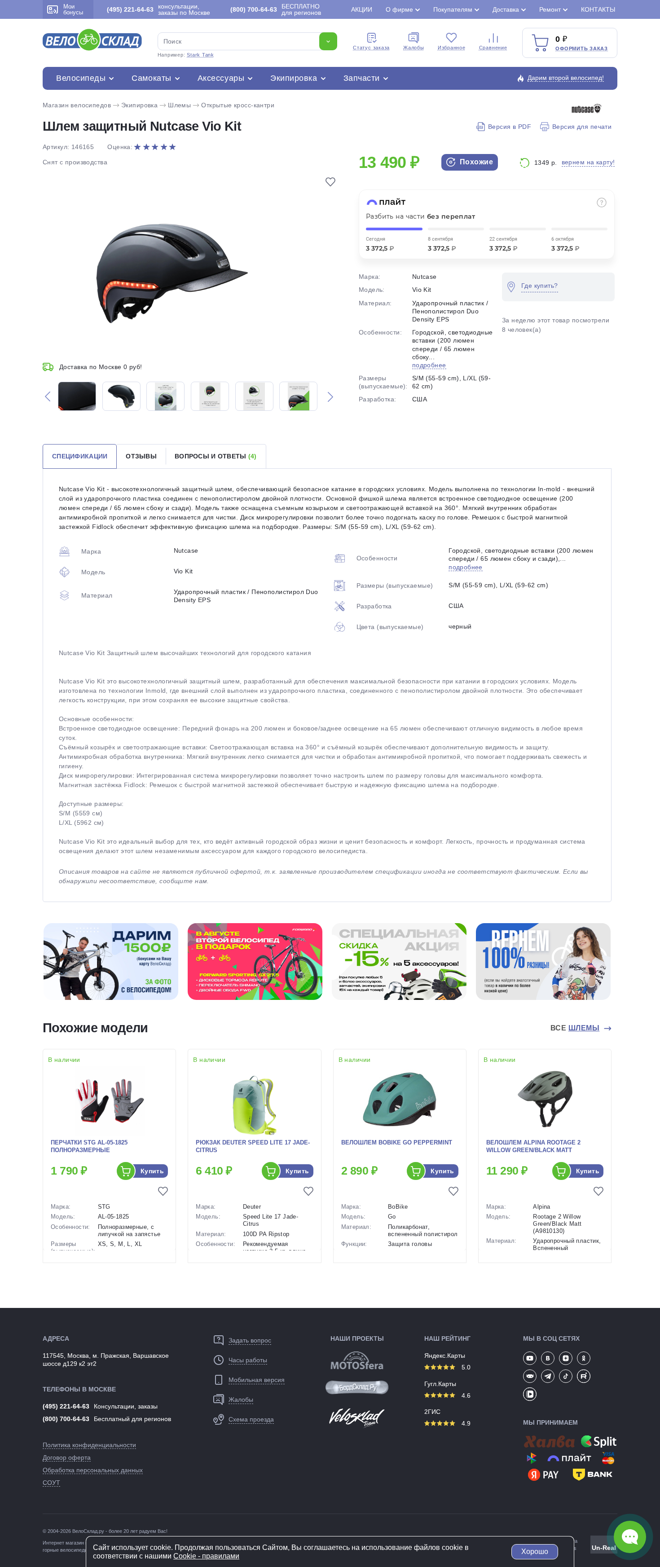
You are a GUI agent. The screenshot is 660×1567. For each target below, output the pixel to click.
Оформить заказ (581, 48)
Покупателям (452, 9)
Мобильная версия (257, 1379)
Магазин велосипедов (77, 105)
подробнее (429, 365)
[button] (47, 396)
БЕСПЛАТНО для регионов (275, 9)
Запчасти (361, 78)
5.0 (465, 1367)
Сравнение (493, 47)
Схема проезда (251, 1419)
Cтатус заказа (371, 47)
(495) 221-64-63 (66, 1406)
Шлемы (179, 105)
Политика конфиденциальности (89, 1444)
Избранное (452, 47)
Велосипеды (81, 78)
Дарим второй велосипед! (566, 77)
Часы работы (248, 1360)
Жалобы (413, 47)
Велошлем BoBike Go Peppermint (396, 1142)
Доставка (506, 9)
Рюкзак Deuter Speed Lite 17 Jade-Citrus (253, 1146)
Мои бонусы (73, 9)
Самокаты (151, 78)
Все (574, 1028)
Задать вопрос (250, 1340)
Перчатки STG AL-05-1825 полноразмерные (89, 1146)
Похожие (475, 162)
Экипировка (293, 78)
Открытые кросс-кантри (237, 105)
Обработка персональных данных (93, 1470)
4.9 (465, 1423)
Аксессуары (221, 78)
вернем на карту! (588, 162)
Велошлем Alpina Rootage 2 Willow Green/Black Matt (533, 1146)
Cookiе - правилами (206, 1556)
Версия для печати (582, 126)
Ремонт (550, 9)
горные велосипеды (65, 1550)
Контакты (598, 9)
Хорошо (534, 1551)
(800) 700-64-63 (66, 1418)
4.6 (465, 1395)
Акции (361, 9)
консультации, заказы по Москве (158, 9)
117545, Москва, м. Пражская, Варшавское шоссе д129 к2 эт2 (106, 1359)
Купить (152, 1171)
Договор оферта (67, 1457)
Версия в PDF (509, 126)
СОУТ (51, 1482)
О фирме (399, 9)
